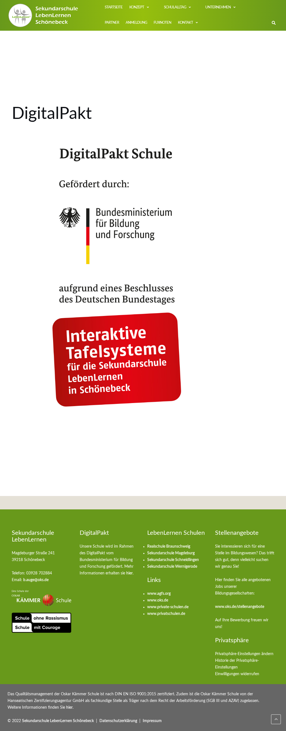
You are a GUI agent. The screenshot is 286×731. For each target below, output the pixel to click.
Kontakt (185, 23)
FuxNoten (162, 23)
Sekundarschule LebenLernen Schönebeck (58, 721)
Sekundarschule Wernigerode (172, 567)
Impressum (152, 721)
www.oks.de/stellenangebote (239, 607)
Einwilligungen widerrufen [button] (237, 674)
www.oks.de (157, 600)
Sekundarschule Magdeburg (171, 553)
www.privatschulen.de (166, 614)
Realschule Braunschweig (168, 546)
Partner (112, 23)
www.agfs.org (159, 594)
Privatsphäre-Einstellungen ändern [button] (244, 654)
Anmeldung (136, 23)
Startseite (114, 7)
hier (129, 573)
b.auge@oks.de (36, 580)
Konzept (136, 7)
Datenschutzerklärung (118, 721)
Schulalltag (174, 7)
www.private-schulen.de (168, 607)
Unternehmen (218, 7)
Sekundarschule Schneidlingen (173, 560)
